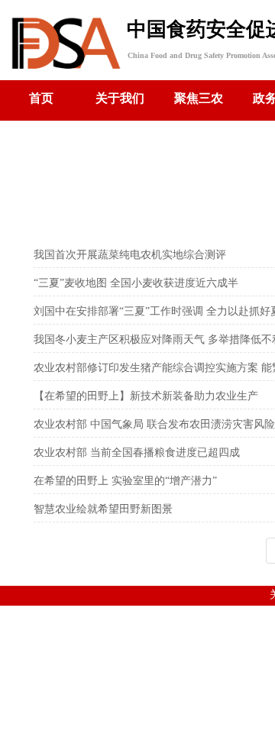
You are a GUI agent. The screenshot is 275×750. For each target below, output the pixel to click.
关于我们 (119, 98)
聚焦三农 (198, 98)
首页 (41, 98)
